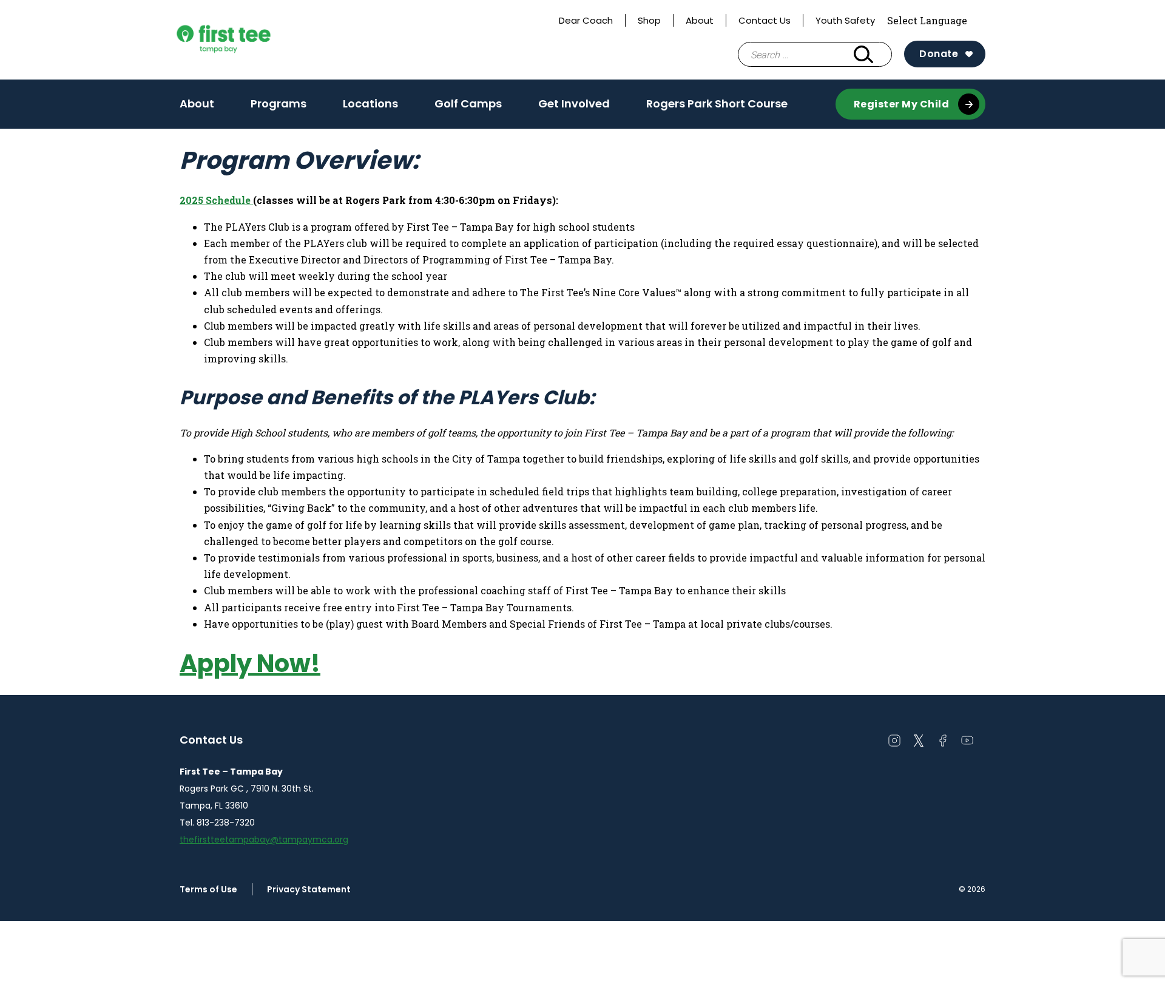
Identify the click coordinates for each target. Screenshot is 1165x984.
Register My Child (902, 104)
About (700, 20)
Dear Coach (586, 20)
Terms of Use (208, 889)
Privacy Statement (309, 889)
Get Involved (574, 103)
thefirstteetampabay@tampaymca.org (264, 839)
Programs (278, 107)
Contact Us (764, 20)
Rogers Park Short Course (717, 107)
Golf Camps (468, 103)
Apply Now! (250, 663)
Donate (938, 54)
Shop (649, 20)
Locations (370, 103)
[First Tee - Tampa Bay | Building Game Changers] (246, 40)
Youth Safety (845, 20)
